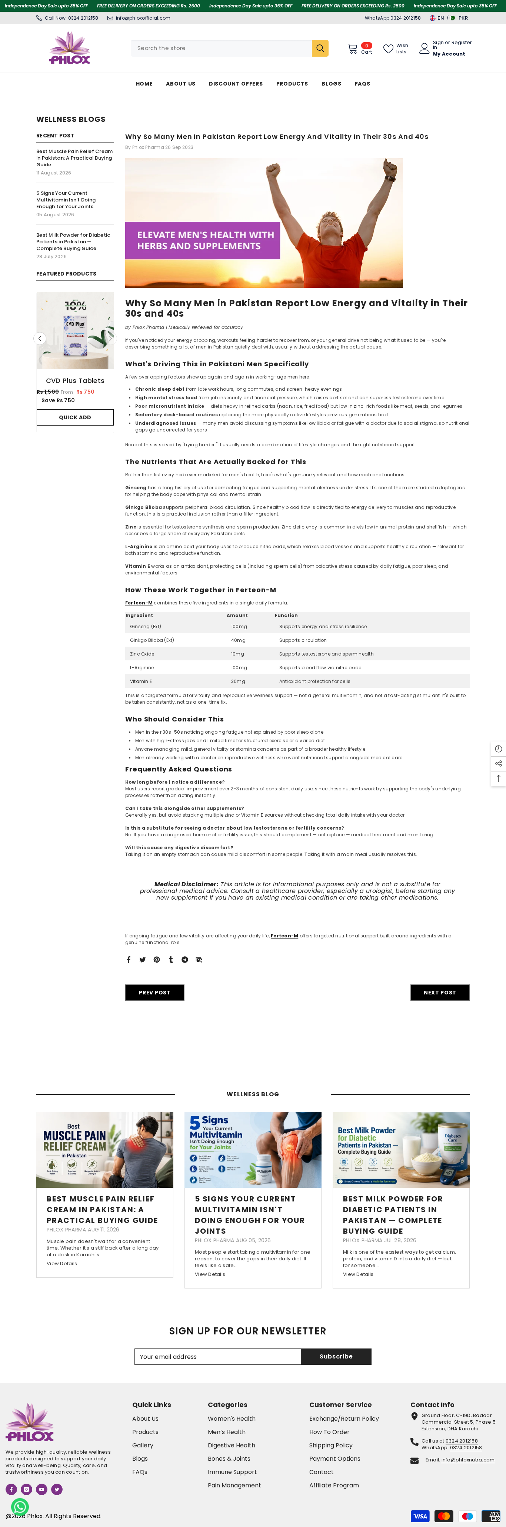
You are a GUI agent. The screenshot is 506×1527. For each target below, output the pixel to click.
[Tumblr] (170, 959)
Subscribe (336, 1356)
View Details (62, 1263)
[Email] (199, 959)
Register (462, 43)
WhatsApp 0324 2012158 (393, 18)
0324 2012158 (83, 18)
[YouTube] (41, 1489)
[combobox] (221, 48)
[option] (75, 368)
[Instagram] (26, 1489)
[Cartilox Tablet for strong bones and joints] (75, 330)
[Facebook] (128, 959)
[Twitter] (142, 959)
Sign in (438, 45)
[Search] (230, 48)
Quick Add (75, 425)
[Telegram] (185, 959)
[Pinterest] (156, 959)
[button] (110, 342)
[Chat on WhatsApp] (20, 1507)
